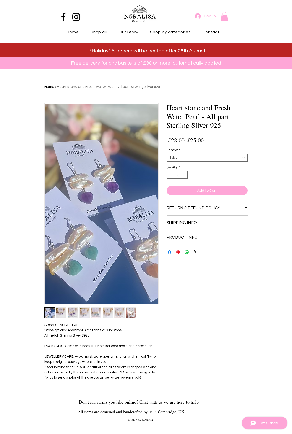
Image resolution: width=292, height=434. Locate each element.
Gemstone (174, 150)
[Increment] (184, 175)
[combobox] (207, 158)
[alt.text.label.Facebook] (63, 17)
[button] (224, 16)
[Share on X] (195, 252)
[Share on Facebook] (169, 252)
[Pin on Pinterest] (178, 252)
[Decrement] (170, 175)
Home (49, 87)
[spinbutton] (177, 175)
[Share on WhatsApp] (187, 252)
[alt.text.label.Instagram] (76, 17)
